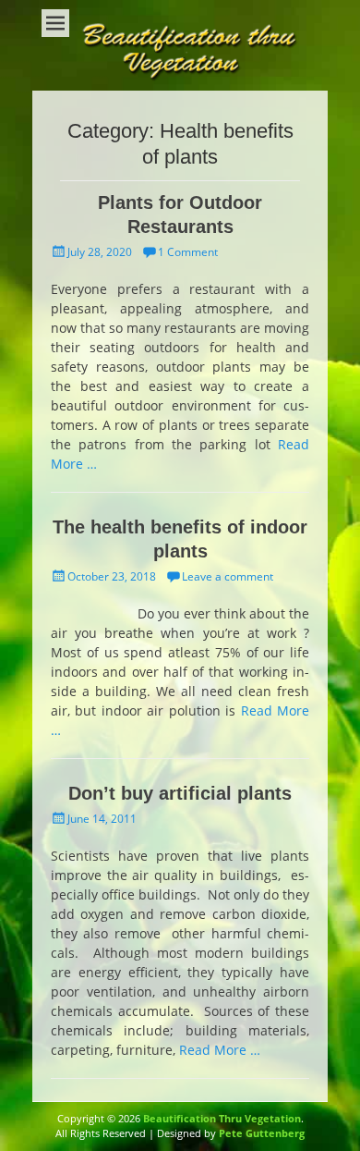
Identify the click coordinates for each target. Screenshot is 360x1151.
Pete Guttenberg (262, 1133)
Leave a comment (227, 576)
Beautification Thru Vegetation (222, 1118)
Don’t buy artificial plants (180, 793)
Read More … (219, 1050)
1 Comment (188, 252)
